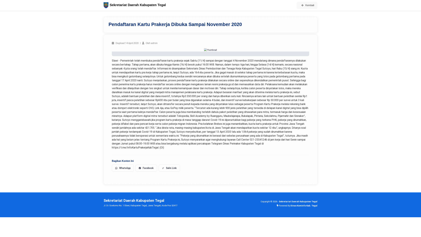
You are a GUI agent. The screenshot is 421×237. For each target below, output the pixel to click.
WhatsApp (125, 168)
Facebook (148, 168)
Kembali (309, 5)
